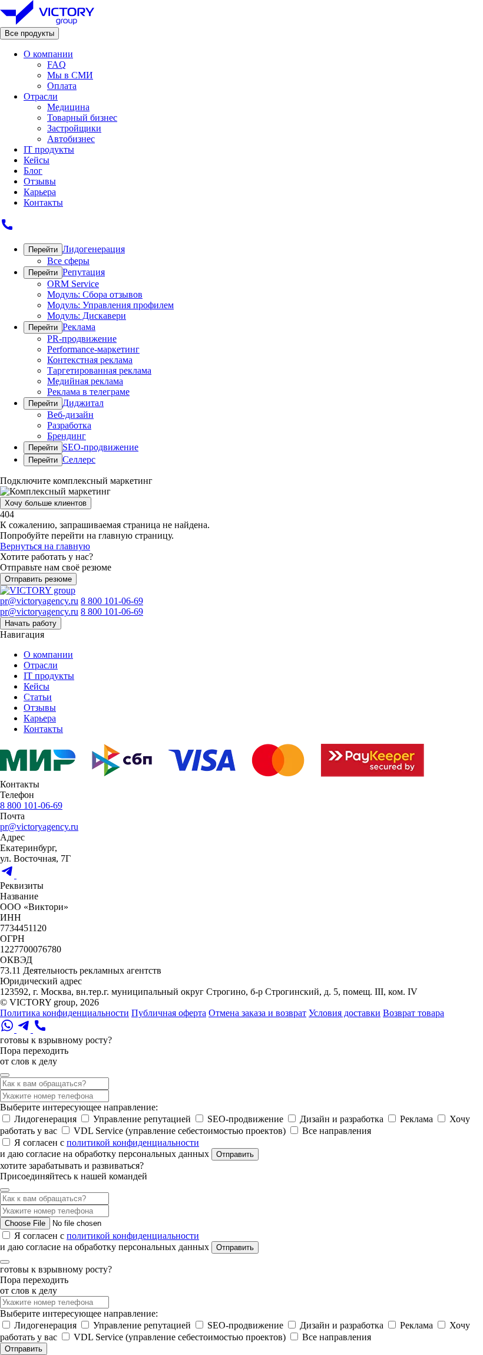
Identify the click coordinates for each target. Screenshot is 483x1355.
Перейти (43, 249)
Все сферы (68, 261)
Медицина (68, 107)
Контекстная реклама (90, 360)
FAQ (56, 65)
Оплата (62, 86)
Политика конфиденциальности (64, 1013)
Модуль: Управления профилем (110, 305)
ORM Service (73, 284)
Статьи (38, 697)
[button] (4, 1075)
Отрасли (41, 96)
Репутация (83, 272)
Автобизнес (71, 139)
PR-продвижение (82, 339)
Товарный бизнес (82, 118)
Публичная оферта (168, 1013)
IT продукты (49, 149)
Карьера (40, 192)
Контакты (43, 202)
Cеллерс (78, 459)
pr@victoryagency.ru (39, 601)
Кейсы (36, 160)
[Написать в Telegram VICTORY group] (8, 875)
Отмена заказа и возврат (257, 1013)
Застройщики (74, 128)
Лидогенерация (93, 249)
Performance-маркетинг (93, 349)
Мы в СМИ (70, 75)
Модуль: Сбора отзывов (95, 294)
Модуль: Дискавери (86, 316)
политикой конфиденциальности (133, 1143)
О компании (48, 54)
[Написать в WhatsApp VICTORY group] (23, 875)
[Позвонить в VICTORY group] (7, 228)
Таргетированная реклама (99, 370)
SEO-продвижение (100, 447)
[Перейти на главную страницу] (47, 22)
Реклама (78, 327)
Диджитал (83, 403)
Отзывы (40, 181)
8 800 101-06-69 (112, 601)
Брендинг (66, 436)
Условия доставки (345, 1013)
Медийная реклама (85, 381)
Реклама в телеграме (88, 392)
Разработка (69, 425)
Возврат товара (413, 1013)
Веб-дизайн (70, 415)
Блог (33, 171)
